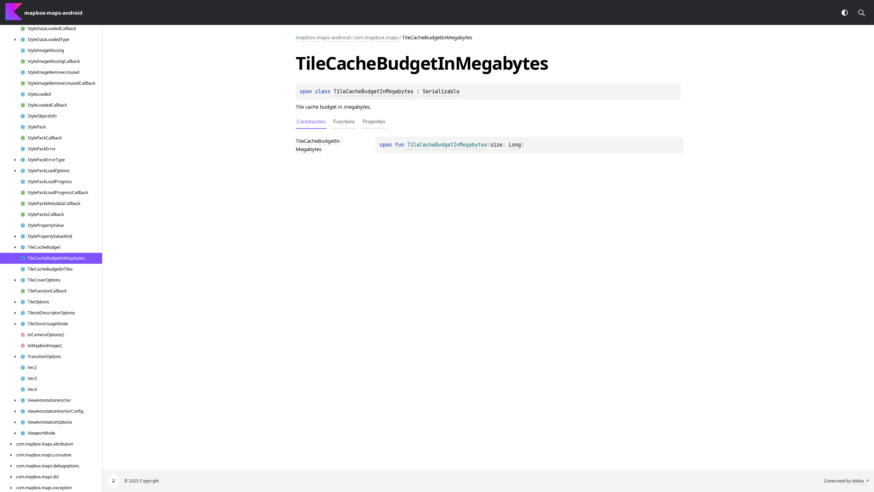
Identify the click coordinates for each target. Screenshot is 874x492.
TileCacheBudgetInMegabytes (373, 91)
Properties (374, 121)
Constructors (311, 121)
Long (515, 144)
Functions (344, 121)
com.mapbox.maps (376, 37)
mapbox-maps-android (323, 37)
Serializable (441, 91)
